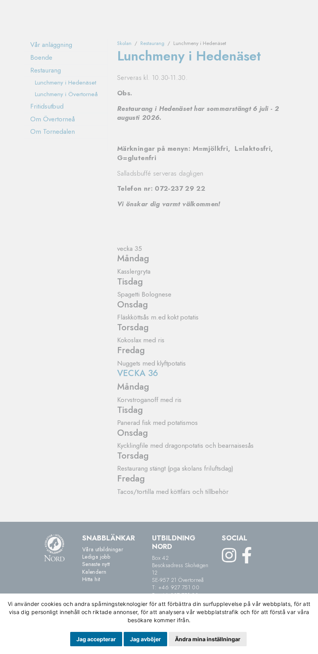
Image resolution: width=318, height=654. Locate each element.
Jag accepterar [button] (96, 639)
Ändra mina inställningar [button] (207, 639)
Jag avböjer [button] (145, 639)
